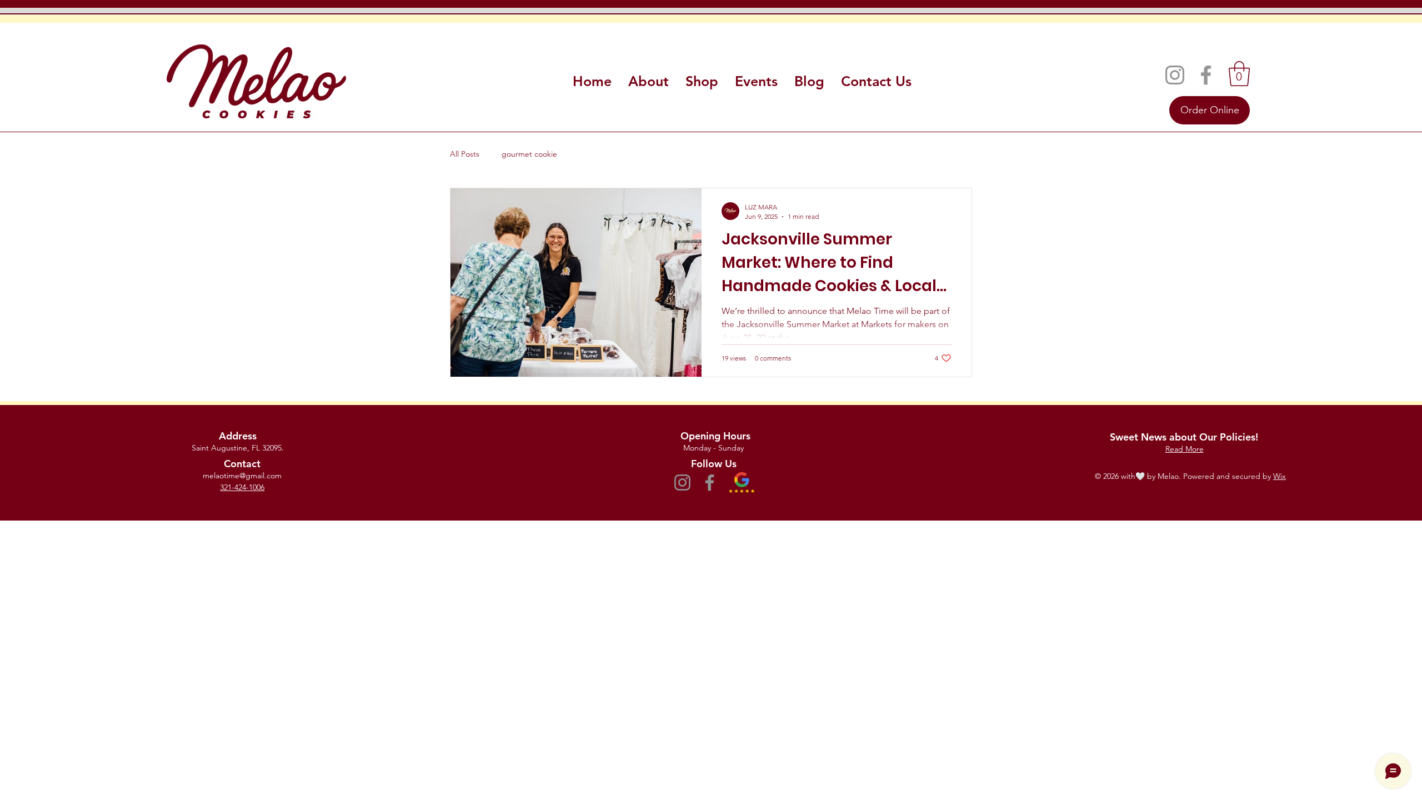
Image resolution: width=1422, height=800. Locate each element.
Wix (1279, 476)
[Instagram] (1175, 75)
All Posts (464, 154)
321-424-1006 (242, 487)
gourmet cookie (529, 154)
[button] (1239, 73)
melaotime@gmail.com (242, 476)
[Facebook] (1206, 75)
